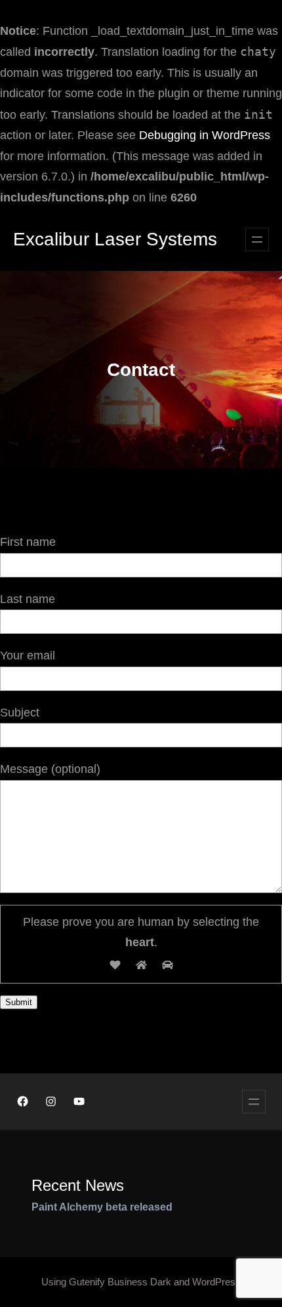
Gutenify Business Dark (120, 1281)
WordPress (216, 1281)
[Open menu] (257, 239)
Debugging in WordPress (204, 135)
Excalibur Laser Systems (115, 239)
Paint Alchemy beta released (101, 1207)
